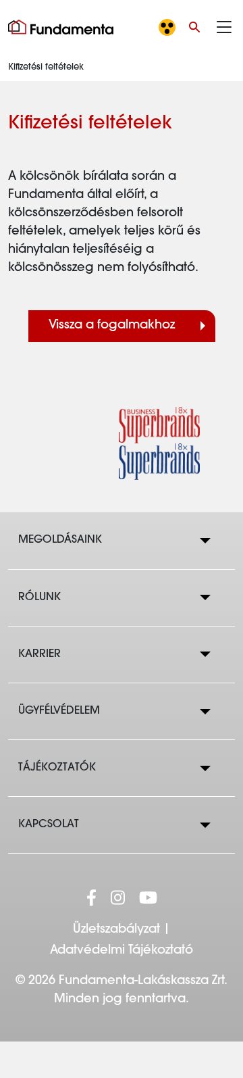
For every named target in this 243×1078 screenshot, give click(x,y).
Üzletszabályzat (116, 930)
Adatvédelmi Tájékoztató (121, 951)
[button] (194, 27)
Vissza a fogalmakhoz (112, 326)
